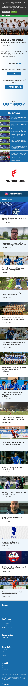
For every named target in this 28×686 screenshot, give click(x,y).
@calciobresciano (16, 193)
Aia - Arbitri (5, 669)
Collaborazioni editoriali (8, 638)
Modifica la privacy (7, 627)
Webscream (6, 684)
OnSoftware (6, 683)
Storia (3, 608)
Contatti (4, 610)
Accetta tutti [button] (14, 11)
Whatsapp (4, 653)
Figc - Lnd (4, 666)
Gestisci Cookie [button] (6, 11)
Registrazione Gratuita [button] (14, 87)
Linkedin (4, 655)
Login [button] (14, 74)
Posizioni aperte (6, 611)
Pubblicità (4, 639)
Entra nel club (5, 624)
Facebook (4, 650)
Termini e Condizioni (7, 622)
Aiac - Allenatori (6, 667)
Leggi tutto (14, 8)
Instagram (4, 652)
